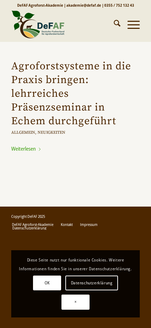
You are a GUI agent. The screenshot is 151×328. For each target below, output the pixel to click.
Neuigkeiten (51, 132)
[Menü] (130, 24)
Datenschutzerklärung (92, 283)
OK (47, 283)
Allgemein (23, 132)
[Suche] (113, 24)
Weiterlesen (23, 148)
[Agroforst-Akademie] (62, 24)
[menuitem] (113, 24)
